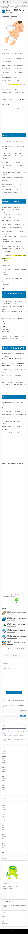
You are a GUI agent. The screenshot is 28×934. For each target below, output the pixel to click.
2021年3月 (4, 753)
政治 (3, 831)
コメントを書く (14, 16)
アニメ (3, 802)
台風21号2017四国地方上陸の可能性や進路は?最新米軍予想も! (16, 631)
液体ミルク (13, 596)
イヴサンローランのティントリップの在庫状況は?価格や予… (14, 706)
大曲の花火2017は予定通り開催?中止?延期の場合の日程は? (16, 613)
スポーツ (4, 809)
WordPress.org (5, 923)
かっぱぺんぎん (6, 16)
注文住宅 (4, 836)
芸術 (3, 843)
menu (26, 2)
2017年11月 (4, 767)
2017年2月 (4, 787)
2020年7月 (4, 758)
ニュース (4, 596)
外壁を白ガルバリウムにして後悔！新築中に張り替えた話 (13, 725)
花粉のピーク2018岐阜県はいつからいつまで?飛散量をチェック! (16, 625)
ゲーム (3, 805)
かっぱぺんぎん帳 (6, 2)
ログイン (4, 916)
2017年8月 (4, 773)
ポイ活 (3, 820)
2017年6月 (4, 778)
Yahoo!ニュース (8, 265)
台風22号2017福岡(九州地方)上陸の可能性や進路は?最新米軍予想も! (16, 637)
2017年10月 (4, 769)
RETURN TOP (23, 710)
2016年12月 (4, 791)
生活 (8, 596)
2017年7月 (4, 776)
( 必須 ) (5, 663)
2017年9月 (4, 771)
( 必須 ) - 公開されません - (10, 668)
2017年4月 (4, 782)
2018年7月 (4, 762)
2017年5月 (4, 780)
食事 (3, 852)
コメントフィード (5, 921)
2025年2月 (4, 751)
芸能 (3, 840)
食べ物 (3, 849)
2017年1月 (4, 789)
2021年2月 (4, 756)
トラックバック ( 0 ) (20, 648)
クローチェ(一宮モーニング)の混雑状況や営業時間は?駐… (14, 700)
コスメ (3, 807)
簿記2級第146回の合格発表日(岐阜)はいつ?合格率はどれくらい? (16, 619)
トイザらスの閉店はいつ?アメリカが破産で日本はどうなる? (16, 643)
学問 (3, 829)
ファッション (4, 818)
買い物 (3, 845)
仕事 (3, 825)
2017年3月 (4, 785)
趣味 (3, 847)
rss (23, 2)
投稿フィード (4, 918)
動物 (3, 827)
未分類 (3, 834)
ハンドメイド (4, 816)
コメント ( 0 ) (7, 648)
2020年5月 (4, 760)
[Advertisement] (15, 120)
